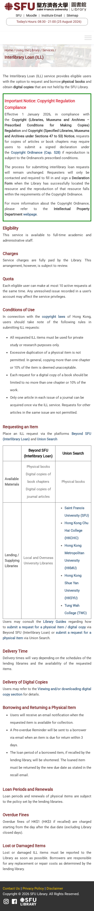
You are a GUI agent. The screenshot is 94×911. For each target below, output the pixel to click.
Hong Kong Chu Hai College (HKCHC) (76, 530)
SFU (18, 15)
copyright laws (53, 317)
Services (48, 50)
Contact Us (11, 888)
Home (9, 50)
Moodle (31, 15)
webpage (30, 214)
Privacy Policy (33, 888)
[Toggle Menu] (88, 38)
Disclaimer (55, 888)
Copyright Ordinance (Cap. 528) (35, 152)
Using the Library (28, 50)
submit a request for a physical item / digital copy (46, 627)
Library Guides (54, 622)
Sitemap (72, 15)
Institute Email (52, 15)
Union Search (47, 439)
